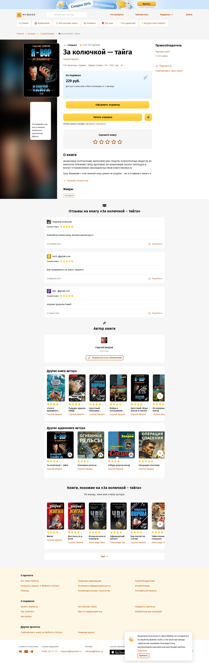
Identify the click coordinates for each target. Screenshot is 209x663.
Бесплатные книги (68, 23)
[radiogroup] (107, 142)
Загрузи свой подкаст (155, 23)
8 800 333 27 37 (50, 651)
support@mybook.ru (71, 651)
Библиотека (142, 14)
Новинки (91, 23)
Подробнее (142, 651)
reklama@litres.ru (94, 651)
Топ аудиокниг (128, 23)
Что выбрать (117, 14)
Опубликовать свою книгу (169, 71)
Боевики (69, 195)
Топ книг (109, 23)
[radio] (95, 141)
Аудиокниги (43, 23)
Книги (25, 23)
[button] (160, 396)
